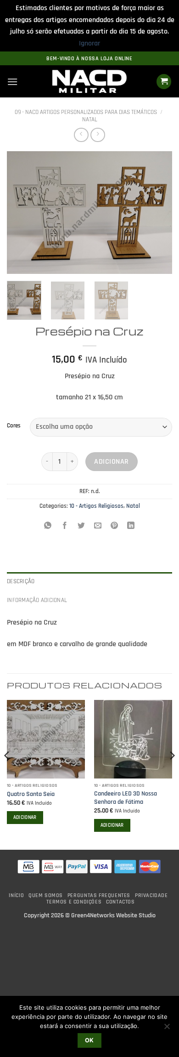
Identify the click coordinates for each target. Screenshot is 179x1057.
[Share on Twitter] (81, 526)
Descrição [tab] (20, 581)
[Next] (157, 212)
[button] (12, 81)
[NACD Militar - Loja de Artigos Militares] (89, 81)
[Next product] (81, 135)
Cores (14, 426)
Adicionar (111, 461)
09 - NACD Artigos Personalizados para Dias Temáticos (86, 112)
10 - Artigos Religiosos (96, 506)
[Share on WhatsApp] (48, 526)
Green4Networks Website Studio (113, 915)
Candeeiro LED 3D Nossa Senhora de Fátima (125, 798)
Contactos (120, 901)
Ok (89, 1040)
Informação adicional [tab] (37, 600)
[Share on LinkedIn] (131, 526)
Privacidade (151, 895)
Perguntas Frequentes (98, 895)
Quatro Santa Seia (31, 794)
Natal (89, 119)
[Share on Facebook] (64, 526)
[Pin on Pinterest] (114, 526)
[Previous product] (97, 135)
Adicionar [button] (25, 817)
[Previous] (21, 212)
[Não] (166, 1029)
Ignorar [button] (89, 43)
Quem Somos (45, 895)
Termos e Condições (73, 901)
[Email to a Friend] (98, 526)
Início (16, 895)
